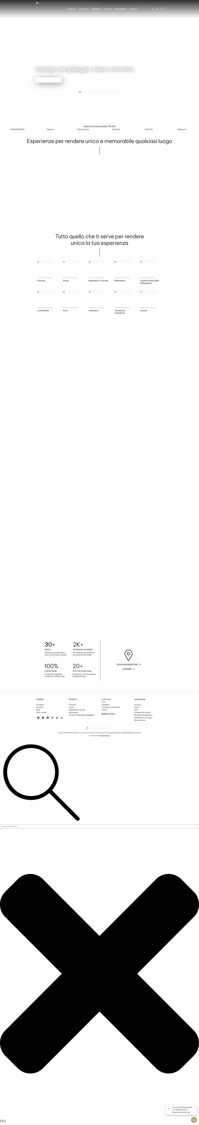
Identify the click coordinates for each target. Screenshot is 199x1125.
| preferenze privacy (134, 733)
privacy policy (116, 733)
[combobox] (99, 826)
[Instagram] (52, 718)
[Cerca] (41, 782)
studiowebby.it (105, 736)
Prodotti (72, 9)
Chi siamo (108, 9)
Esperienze (96, 9)
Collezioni (84, 9)
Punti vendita (120, 9)
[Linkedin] (48, 718)
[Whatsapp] (62, 718)
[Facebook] (38, 718)
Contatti (133, 9)
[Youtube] (43, 718)
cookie (124, 733)
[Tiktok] (57, 718)
